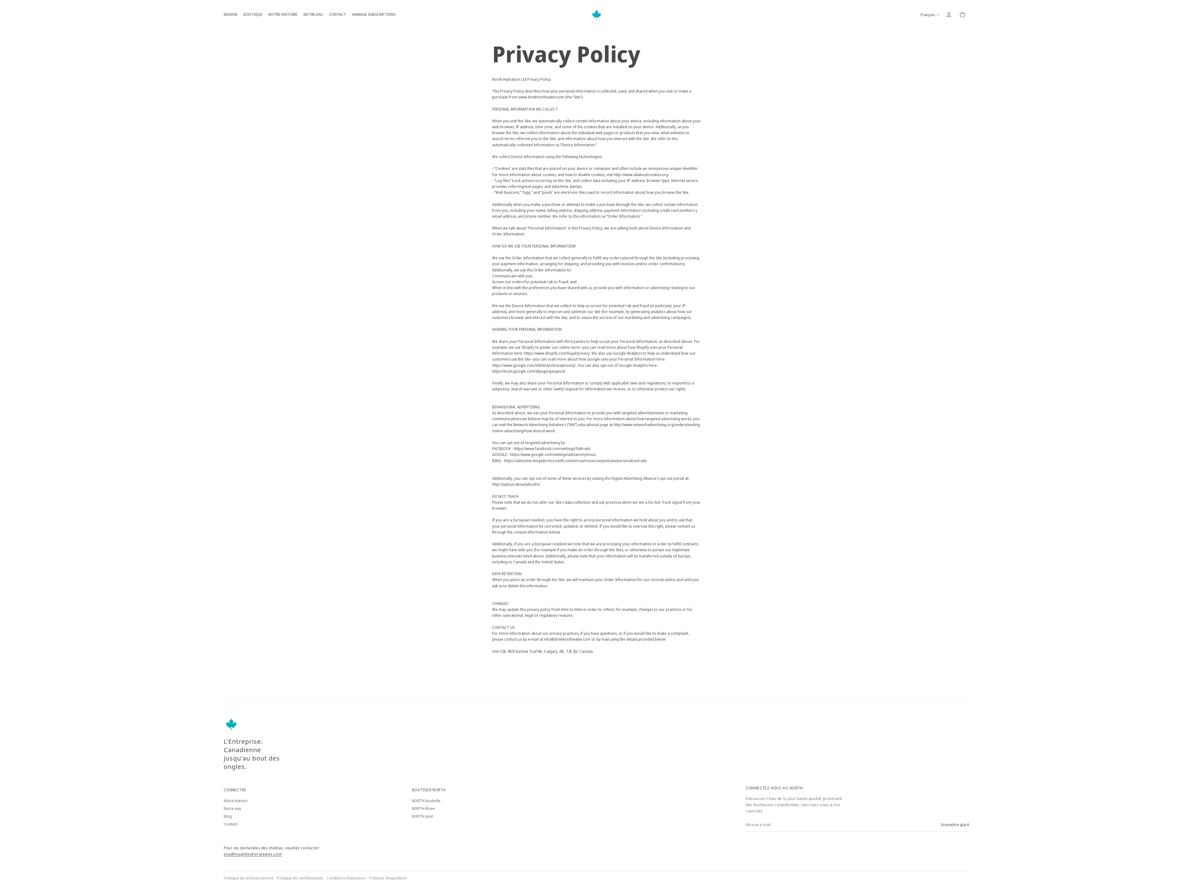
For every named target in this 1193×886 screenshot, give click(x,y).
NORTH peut (422, 816)
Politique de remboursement (248, 878)
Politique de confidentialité (300, 878)
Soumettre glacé (955, 824)
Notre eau (232, 808)
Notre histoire (236, 800)
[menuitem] (230, 14)
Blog (228, 816)
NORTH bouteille (426, 800)
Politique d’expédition (387, 878)
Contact (230, 824)
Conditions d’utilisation (346, 878)
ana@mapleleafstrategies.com (253, 854)
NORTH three (423, 808)
